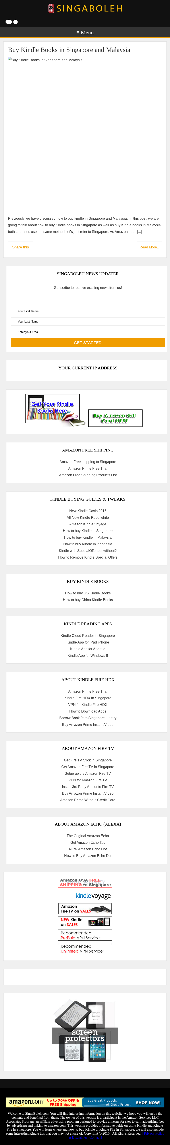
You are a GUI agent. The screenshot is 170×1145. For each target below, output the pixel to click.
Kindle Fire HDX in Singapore (87, 698)
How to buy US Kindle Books (88, 593)
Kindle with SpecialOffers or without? (88, 551)
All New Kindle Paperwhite (88, 517)
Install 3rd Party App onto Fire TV (88, 787)
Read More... (149, 247)
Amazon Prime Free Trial (87, 468)
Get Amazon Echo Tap (87, 842)
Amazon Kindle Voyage (87, 524)
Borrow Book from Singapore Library (87, 718)
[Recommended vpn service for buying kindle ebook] (85, 939)
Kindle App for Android (87, 649)
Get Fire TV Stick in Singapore (88, 760)
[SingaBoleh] (85, 8)
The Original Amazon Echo (88, 836)
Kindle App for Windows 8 (88, 655)
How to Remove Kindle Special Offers (88, 557)
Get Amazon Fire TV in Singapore (87, 767)
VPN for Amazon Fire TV (87, 780)
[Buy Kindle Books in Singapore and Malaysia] (85, 134)
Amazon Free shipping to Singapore (88, 462)
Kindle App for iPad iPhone (88, 642)
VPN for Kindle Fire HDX (87, 705)
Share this (20, 247)
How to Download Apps (87, 711)
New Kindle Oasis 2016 (87, 511)
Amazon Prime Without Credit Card (87, 800)
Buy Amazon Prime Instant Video (88, 724)
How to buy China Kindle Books (88, 600)
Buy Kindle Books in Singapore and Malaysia (69, 49)
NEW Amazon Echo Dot (88, 849)
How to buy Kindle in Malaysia (88, 537)
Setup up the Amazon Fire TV (88, 773)
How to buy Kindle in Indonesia (87, 544)
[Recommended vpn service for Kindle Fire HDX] (85, 953)
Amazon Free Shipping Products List (88, 475)
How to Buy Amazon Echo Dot (88, 856)
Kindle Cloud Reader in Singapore (88, 636)
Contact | (95, 1137)
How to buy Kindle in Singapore (88, 531)
